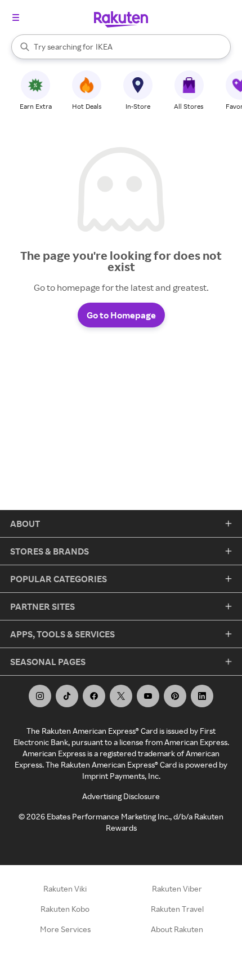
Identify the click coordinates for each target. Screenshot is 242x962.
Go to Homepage (121, 315)
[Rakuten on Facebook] (94, 696)
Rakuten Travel (177, 909)
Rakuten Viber (177, 888)
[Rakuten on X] (121, 696)
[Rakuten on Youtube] (148, 696)
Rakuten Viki (65, 888)
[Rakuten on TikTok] (67, 696)
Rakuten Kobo (65, 909)
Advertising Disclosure (121, 796)
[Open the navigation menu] (15, 17)
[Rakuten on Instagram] (40, 696)
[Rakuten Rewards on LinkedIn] (202, 696)
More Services (65, 929)
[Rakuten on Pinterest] (175, 696)
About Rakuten (177, 929)
